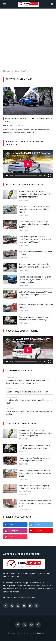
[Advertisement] (28, 39)
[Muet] (45, 175)
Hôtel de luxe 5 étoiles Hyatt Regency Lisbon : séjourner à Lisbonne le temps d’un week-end (34, 488)
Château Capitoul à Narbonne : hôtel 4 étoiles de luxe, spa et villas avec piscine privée (35, 473)
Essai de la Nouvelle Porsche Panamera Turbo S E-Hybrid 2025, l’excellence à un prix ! (35, 503)
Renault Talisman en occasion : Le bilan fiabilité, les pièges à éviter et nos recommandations (35, 279)
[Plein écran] (49, 175)
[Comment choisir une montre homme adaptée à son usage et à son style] (10, 320)
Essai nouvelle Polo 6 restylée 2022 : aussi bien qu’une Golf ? (29, 401)
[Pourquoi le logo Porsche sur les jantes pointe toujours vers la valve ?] (10, 461)
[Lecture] (6, 175)
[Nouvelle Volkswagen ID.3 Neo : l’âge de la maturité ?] (10, 307)
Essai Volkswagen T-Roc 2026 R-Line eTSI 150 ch (27, 392)
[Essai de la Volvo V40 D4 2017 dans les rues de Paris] (28, 101)
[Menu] (4, 4)
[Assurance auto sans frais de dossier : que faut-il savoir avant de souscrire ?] (10, 267)
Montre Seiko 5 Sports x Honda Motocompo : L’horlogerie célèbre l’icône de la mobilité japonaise (35, 194)
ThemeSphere (42, 633)
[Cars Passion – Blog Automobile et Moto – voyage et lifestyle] (28, 4)
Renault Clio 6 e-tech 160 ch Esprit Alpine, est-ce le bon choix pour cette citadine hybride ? (27, 381)
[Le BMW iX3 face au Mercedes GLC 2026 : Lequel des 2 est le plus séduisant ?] (10, 294)
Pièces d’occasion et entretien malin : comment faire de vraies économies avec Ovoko (34, 224)
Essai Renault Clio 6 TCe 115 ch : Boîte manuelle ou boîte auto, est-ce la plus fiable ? (34, 209)
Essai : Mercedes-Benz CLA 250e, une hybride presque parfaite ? (29, 412)
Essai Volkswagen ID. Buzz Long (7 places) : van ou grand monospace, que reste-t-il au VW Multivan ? (35, 239)
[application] (28, 164)
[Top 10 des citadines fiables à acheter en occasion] (10, 254)
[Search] (52, 4)
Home (17, 71)
